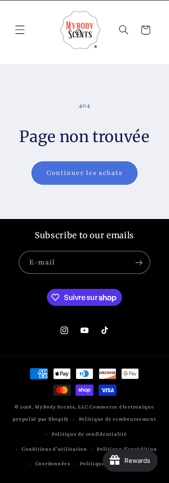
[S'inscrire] (139, 262)
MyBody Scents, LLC (61, 407)
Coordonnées (52, 463)
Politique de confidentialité (89, 434)
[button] (20, 30)
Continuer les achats (84, 172)
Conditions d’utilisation (54, 449)
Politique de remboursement (117, 419)
